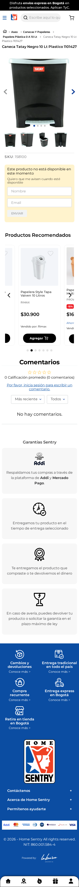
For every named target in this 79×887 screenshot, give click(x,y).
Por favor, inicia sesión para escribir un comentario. (39, 387)
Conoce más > (20, 672)
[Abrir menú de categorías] (5, 17)
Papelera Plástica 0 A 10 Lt (20, 36)
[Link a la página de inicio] (5, 32)
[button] (9, 295)
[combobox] (41, 17)
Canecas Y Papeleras (36, 32)
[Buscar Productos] (25, 18)
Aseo (14, 32)
